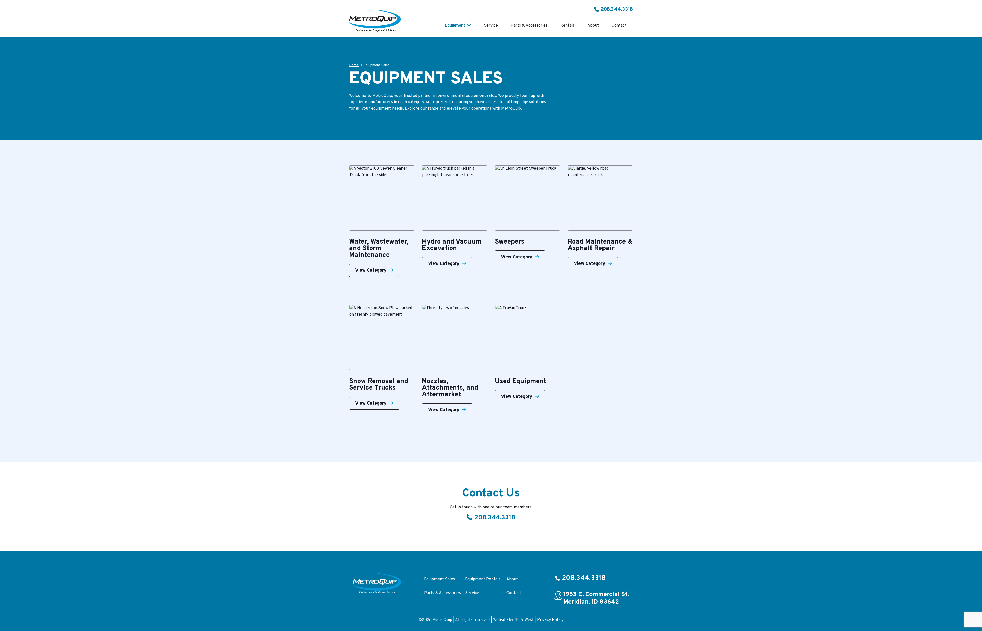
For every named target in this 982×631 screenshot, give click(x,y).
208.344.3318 (617, 9)
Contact (513, 593)
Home (354, 65)
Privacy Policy (550, 620)
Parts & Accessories (442, 593)
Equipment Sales (439, 579)
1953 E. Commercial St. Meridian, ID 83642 (596, 598)
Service (472, 593)
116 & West (524, 620)
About (512, 579)
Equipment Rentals (482, 579)
